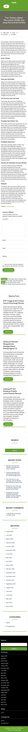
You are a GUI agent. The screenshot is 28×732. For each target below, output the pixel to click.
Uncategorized (10, 206)
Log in (2, 712)
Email (4, 248)
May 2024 (9, 599)
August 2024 (9, 587)
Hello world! (11, 515)
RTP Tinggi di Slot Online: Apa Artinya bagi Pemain (13, 302)
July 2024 (9, 591)
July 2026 (9, 535)
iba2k (14, 2)
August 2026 (9, 531)
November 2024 (10, 576)
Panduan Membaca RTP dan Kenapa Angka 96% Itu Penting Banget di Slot (13, 474)
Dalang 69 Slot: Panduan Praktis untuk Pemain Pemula (12, 391)
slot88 (8, 55)
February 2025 (10, 569)
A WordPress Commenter (13, 513)
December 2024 (10, 572)
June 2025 (9, 554)
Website (4, 256)
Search (14, 440)
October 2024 (10, 580)
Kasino (8, 622)
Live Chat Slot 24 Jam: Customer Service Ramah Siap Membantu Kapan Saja (14, 480)
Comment (5, 219)
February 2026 (10, 542)
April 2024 (9, 602)
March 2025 (9, 565)
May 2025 (9, 557)
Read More (8, 331)
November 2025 (10, 550)
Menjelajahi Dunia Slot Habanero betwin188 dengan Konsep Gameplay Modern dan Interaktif (13, 495)
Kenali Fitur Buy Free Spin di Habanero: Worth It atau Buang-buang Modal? (13, 487)
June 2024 (9, 595)
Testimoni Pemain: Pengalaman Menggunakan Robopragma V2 (10, 345)
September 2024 (11, 584)
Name (4, 240)
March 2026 (9, 539)
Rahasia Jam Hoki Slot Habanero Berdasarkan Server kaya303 (12, 467)
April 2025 (9, 561)
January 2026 (10, 546)
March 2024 (9, 606)
